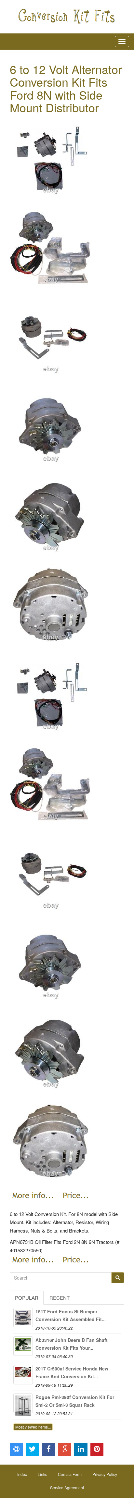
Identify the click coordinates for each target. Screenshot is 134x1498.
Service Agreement (67, 1487)
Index (22, 1474)
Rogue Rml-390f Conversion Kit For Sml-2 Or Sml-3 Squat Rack (74, 1401)
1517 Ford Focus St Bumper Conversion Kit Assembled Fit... (70, 1315)
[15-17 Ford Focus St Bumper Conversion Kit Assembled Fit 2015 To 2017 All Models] (23, 1317)
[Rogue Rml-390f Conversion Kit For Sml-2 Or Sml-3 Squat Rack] (23, 1403)
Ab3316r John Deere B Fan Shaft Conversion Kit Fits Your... (71, 1344)
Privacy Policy (104, 1474)
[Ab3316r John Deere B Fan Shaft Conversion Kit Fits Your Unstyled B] (23, 1346)
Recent (59, 1297)
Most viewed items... (33, 1427)
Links (42, 1474)
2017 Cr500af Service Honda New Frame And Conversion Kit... (71, 1372)
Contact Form (70, 1474)
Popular (26, 1297)
